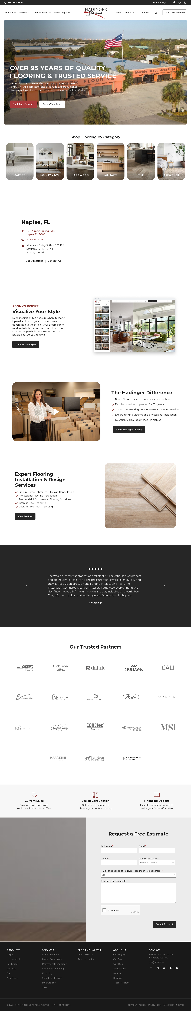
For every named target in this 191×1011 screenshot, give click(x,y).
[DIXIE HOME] (23, 727)
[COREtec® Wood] (95, 727)
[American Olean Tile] (95, 697)
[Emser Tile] (24, 697)
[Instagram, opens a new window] (179, 2)
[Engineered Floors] (131, 727)
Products (8, 12)
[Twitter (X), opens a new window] (185, 2)
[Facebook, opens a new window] (174, 2)
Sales (118, 12)
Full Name (107, 846)
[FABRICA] (59, 697)
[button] (155, 12)
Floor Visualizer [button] (40, 12)
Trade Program (62, 12)
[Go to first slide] (165, 586)
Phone (105, 858)
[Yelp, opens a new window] (170, 968)
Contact (145, 12)
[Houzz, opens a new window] (177, 968)
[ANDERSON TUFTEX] (60, 667)
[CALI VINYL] (168, 668)
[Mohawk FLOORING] (134, 667)
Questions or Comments (113, 881)
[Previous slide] (26, 586)
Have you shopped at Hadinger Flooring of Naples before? (132, 871)
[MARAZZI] (58, 758)
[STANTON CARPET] (166, 697)
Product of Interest (149, 858)
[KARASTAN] (59, 727)
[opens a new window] (133, 2)
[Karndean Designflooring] (94, 758)
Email (142, 846)
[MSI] (168, 727)
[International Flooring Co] (131, 758)
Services (23, 12)
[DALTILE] (96, 667)
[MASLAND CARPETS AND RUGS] (131, 697)
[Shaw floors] (25, 667)
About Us (129, 12)
